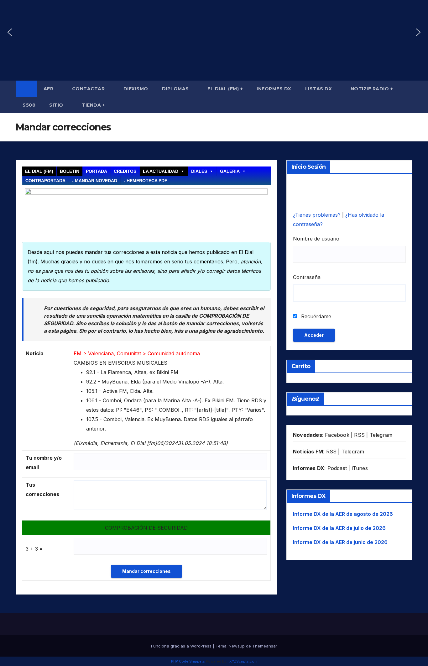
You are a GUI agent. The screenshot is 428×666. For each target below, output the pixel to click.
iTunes (360, 468)
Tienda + (93, 105)
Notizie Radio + (372, 89)
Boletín (69, 171)
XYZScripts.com (243, 661)
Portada (96, 171)
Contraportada (45, 180)
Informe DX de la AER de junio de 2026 (340, 542)
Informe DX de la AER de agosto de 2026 (343, 514)
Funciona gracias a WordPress (182, 645)
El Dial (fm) (39, 171)
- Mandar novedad (94, 180)
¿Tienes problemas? (317, 215)
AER (49, 89)
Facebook (337, 435)
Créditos (125, 171)
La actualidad (160, 171)
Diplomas (176, 89)
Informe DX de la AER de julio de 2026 (339, 528)
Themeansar (264, 645)
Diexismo (135, 89)
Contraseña (307, 277)
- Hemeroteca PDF (145, 180)
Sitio (57, 105)
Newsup (237, 645)
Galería (230, 171)
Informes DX (274, 89)
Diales (199, 171)
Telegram (381, 435)
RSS (359, 435)
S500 (29, 105)
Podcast (337, 468)
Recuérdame (315, 316)
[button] (10, 32)
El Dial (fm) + (225, 89)
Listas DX (319, 89)
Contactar (89, 89)
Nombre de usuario (316, 238)
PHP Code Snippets (188, 661)
